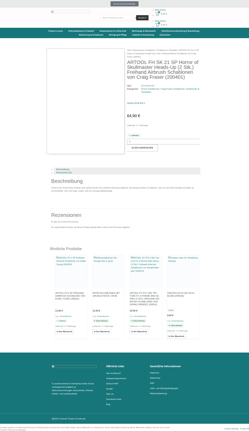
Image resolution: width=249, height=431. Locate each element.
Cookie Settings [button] (231, 428)
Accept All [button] (244, 428)
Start (129, 50)
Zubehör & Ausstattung (143, 35)
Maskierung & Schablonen (91, 35)
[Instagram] (53, 403)
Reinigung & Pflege (118, 35)
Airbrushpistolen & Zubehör (81, 31)
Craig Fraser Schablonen (173, 89)
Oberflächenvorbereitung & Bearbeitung (180, 31)
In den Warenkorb (142, 148)
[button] (174, 17)
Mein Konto (160, 10)
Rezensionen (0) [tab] (64, 172)
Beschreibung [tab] (62, 169)
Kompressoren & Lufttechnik (113, 31)
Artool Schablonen (150, 89)
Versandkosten (66, 316)
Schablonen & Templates (167, 50)
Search (142, 17)
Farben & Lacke (55, 31)
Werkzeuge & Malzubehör (144, 31)
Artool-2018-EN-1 (136, 103)
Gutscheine (165, 35)
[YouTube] (58, 403)
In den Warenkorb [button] (64, 331)
